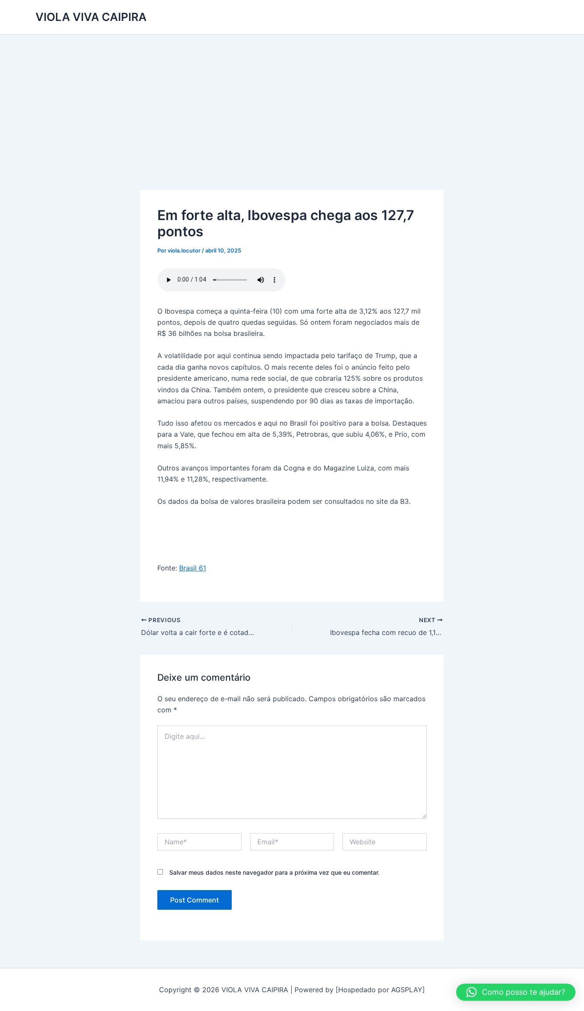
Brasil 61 (192, 568)
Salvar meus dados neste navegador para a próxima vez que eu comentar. (274, 872)
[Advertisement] (292, 99)
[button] (515, 992)
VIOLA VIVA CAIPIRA (91, 17)
